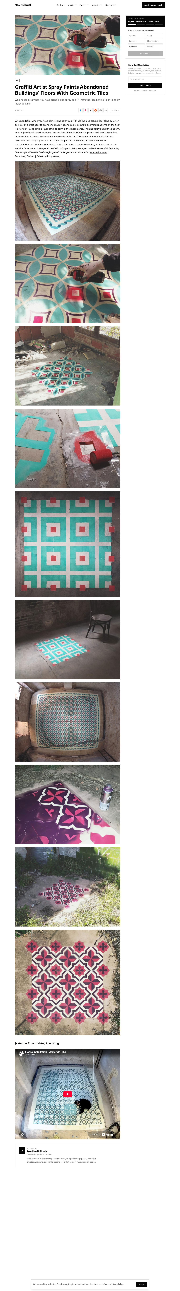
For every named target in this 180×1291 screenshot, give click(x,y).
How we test (110, 5)
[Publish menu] (88, 5)
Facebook (20, 156)
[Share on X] (90, 110)
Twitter (30, 156)
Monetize (96, 5)
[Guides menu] (64, 5)
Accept (142, 1284)
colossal (55, 156)
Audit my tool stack (153, 5)
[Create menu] (75, 5)
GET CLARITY (145, 85)
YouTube (132, 35)
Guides (60, 5)
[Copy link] (105, 110)
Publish (83, 5)
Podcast (150, 47)
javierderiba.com (98, 152)
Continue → (145, 54)
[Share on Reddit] (95, 110)
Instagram (133, 41)
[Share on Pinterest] (85, 110)
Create (71, 5)
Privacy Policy (117, 1284)
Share (116, 110)
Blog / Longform (153, 41)
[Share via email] (100, 110)
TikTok (149, 35)
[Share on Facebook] (80, 110)
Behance (41, 156)
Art (17, 80)
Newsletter (133, 47)
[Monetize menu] (101, 5)
